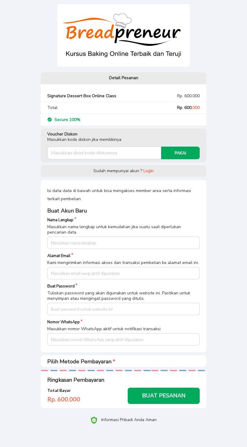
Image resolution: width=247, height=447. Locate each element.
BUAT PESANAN (164, 395)
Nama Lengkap (60, 220)
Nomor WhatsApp (63, 322)
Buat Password (61, 286)
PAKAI (180, 153)
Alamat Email (58, 256)
